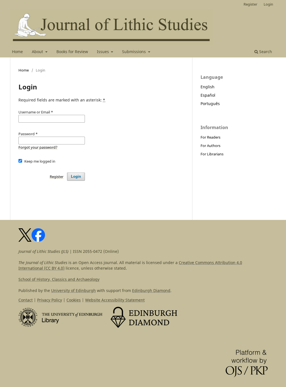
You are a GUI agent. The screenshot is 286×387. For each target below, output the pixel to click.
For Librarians (212, 153)
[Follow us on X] (25, 240)
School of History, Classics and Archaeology (58, 279)
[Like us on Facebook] (38, 240)
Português (210, 103)
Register (250, 4)
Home (17, 51)
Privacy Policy (49, 300)
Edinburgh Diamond (151, 290)
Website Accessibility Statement (115, 300)
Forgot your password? (38, 147)
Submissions (134, 51)
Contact (25, 300)
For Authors (210, 145)
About (38, 51)
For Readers (210, 137)
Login (268, 4)
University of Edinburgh (73, 290)
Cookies (73, 300)
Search (265, 51)
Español (208, 95)
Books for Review (72, 51)
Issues (103, 51)
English (207, 86)
